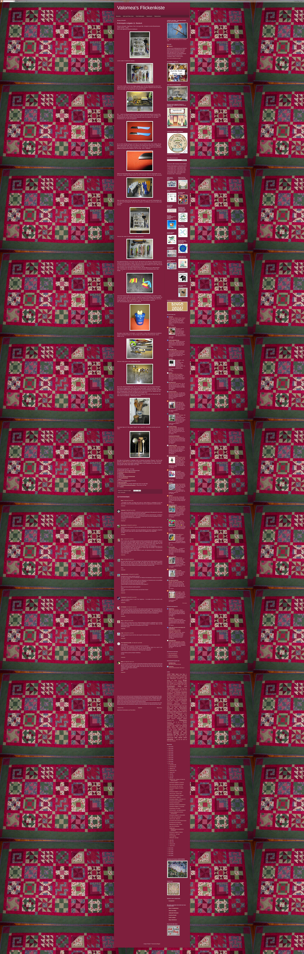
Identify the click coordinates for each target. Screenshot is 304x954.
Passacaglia (170, 715)
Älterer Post (159, 707)
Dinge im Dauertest (173, 684)
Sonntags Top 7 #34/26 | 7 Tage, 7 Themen (177, 318)
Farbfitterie (177, 688)
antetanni (171, 316)
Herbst (172, 695)
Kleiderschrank (177, 703)
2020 (169, 757)
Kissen (176, 701)
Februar (171, 843)
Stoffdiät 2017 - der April (174, 834)
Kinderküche (184, 700)
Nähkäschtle (171, 618)
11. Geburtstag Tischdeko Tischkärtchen (177, 350)
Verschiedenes (179, 360)
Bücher (175, 683)
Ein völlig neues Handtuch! (175, 817)
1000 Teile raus (173, 674)
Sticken (168, 726)
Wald (186, 731)
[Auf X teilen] (137, 490)
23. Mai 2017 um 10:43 (131, 597)
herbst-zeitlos (172, 547)
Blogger (158, 943)
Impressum (149, 16)
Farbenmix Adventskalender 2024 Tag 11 (176, 667)
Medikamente (128, 480)
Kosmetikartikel (122, 483)
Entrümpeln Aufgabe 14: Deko (175, 791)
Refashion (173, 718)
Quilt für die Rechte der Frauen (177, 716)
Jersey (168, 700)
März (171, 842)
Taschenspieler (180, 728)
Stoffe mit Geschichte (181, 726)
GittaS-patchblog (172, 569)
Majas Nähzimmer (173, 505)
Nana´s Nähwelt (172, 327)
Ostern (185, 714)
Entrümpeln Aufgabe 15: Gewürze (176, 782)
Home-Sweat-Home (179, 696)
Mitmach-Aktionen (183, 707)
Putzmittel (121, 473)
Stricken (169, 728)
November (172, 766)
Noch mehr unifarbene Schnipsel (176, 784)
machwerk (171, 533)
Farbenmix (171, 666)
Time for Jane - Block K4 (174, 818)
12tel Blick (182, 674)
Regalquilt (179, 718)
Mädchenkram (174, 710)
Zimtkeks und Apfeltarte (173, 657)
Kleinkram (184, 703)
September (172, 770)
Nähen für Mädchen (175, 713)
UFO (180, 730)
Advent (179, 675)
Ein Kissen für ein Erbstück (175, 822)
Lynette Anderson (183, 704)
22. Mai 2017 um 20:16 (132, 525)
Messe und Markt (172, 707)
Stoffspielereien (172, 640)
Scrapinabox (169, 725)
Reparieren (183, 720)
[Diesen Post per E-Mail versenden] (134, 490)
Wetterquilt (169, 734)
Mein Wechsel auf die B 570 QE (175, 664)
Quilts (179, 717)
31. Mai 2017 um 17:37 (129, 661)
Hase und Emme (172, 556)
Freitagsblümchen (174, 689)
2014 (169, 851)
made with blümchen (172, 653)
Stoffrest (171, 495)
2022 (169, 754)
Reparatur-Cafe (170, 720)
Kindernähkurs (170, 701)
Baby (186, 678)
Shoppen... (171, 789)
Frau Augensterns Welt (126, 642)
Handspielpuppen (177, 693)
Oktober (171, 768)
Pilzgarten (176, 715)
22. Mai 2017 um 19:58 (130, 510)
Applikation (182, 677)
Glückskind (184, 692)
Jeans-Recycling (183, 699)
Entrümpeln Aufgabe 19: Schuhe (176, 788)
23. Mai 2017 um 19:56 (128, 620)
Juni (171, 776)
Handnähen (170, 693)
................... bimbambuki (174, 413)
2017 (169, 763)
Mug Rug (176, 708)
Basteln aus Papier (172, 680)
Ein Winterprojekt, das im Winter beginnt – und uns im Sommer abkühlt (180, 458)
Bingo (185, 680)
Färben (180, 689)
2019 (169, 759)
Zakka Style (176, 734)
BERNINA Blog (172, 663)
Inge (122, 539)
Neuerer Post (120, 707)
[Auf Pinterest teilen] (140, 490)
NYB (179, 710)
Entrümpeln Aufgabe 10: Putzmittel (176, 806)
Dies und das (178, 471)
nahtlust (170, 373)
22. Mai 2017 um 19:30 (128, 500)
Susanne (134, 298)
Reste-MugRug (172, 836)
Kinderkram (178, 700)
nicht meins (178, 328)
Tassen (119, 479)
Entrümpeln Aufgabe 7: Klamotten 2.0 (177, 799)
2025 (169, 748)
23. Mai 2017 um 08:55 (134, 574)
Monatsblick (170, 708)
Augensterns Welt (173, 445)
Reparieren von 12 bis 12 (174, 722)
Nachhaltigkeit (184, 710)
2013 (169, 853)
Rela (122, 500)
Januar (171, 845)
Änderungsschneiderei (171, 740)
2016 (169, 848)
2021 (169, 755)
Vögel (182, 731)
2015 (169, 849)
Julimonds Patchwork (173, 912)
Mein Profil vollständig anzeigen (174, 58)
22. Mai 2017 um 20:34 (128, 539)
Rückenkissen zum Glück (174, 808)
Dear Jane (184, 683)
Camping (179, 683)
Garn (168, 690)
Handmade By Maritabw (174, 436)
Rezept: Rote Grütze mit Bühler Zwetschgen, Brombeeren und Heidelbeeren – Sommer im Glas (175, 631)
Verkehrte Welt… (172, 341)
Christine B (123, 597)
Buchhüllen (169, 681)
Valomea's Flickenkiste (141, 7)
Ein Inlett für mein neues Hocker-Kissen (177, 820)
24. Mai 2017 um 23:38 (129, 633)
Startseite (118, 16)
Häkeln (185, 696)
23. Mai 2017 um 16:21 (132, 607)
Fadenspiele (171, 590)
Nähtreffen (180, 714)
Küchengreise (170, 704)
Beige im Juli (171, 619)
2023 (169, 752)
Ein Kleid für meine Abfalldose (175, 801)
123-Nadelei (123, 607)
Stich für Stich (178, 591)
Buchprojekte (175, 681)
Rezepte (185, 724)
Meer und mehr (183, 706)
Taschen (174, 728)
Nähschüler (174, 714)
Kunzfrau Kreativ (172, 391)
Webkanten (169, 733)
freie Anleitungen (140, 16)
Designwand (171, 900)
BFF (183, 678)
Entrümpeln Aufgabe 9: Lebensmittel (177, 815)
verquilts (171, 482)
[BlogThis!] (135, 490)
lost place (185, 735)
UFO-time (185, 729)
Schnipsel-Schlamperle (174, 802)
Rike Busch (123, 525)
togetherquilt (170, 737)
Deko (168, 684)
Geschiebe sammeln (171, 692)
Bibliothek (180, 680)
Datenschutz (157, 16)
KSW (172, 700)
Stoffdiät (173, 726)
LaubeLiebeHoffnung (172, 655)
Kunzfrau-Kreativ (172, 915)
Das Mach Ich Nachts (173, 580)
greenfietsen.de (172, 382)
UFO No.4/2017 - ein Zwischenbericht (177, 810)
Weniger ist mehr (180, 733)
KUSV (174, 700)
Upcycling (169, 731)
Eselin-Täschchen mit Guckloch (175, 383)
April (171, 840)
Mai (170, 777)
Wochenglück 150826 (173, 427)
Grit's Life (171, 470)
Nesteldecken (170, 711)
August (171, 772)
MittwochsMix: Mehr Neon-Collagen (176, 374)
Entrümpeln (123, 492)
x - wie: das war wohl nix (180, 739)
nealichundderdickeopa (174, 340)
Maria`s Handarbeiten (173, 908)
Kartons (122, 486)
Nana (122, 559)
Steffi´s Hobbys (172, 917)
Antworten (123, 505)
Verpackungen (176, 731)
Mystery (168, 710)
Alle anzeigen (184, 603)
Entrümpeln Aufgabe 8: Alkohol (176, 832)
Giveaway (178, 692)
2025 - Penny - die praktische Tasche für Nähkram (180, 521)
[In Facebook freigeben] (138, 490)
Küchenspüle (176, 704)
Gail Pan (185, 689)
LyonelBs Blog (172, 401)
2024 (169, 750)
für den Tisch (178, 735)
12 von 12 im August (180, 415)
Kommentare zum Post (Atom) (128, 710)
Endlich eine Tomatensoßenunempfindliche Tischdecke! (176, 829)
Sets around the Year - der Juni (176, 786)
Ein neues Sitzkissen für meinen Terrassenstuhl (176, 813)
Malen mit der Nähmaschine (173, 706)
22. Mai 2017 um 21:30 (129, 559)
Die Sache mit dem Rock (173, 392)
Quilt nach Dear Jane (128, 16)
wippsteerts (171, 608)
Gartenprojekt (177, 691)
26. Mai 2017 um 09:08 (137, 642)
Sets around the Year (177, 725)
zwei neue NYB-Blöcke (174, 826)
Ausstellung (179, 678)
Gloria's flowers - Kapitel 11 (175, 797)
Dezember (172, 764)
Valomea (171, 46)
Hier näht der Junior (178, 695)
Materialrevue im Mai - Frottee (175, 824)
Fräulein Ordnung (172, 426)
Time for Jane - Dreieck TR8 (175, 793)
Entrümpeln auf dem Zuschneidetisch (177, 804)
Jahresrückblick (176, 697)
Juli (170, 774)
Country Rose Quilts (173, 456)
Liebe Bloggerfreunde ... (173, 548)
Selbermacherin (124, 574)
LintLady (123, 510)
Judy (122, 633)
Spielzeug (184, 725)
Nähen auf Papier (177, 711)
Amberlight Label (172, 349)
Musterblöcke (183, 708)
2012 (169, 855)
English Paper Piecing (182, 684)
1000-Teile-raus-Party (128, 461)
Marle (122, 661)
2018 (169, 761)
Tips (122, 620)
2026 (169, 746)
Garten (171, 691)
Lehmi (170, 519)
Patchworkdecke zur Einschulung (175, 437)
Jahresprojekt (170, 697)
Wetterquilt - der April (173, 837)
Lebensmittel (121, 474)
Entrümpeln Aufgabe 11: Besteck (176, 795)
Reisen (185, 718)
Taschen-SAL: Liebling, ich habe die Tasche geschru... (177, 780)
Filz (180, 688)
